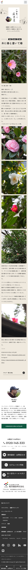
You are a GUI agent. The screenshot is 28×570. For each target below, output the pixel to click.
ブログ (24, 531)
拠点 (9, 523)
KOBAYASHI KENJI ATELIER (14, 426)
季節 (10, 39)
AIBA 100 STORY (6, 535)
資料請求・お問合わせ (7, 531)
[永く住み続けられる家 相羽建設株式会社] (14, 484)
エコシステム (4, 507)
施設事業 (21, 517)
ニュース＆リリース (10, 556)
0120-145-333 (15, 443)
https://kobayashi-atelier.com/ (16, 355)
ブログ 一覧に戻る (8, 373)
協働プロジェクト (14, 507)
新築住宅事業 (6, 517)
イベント (3, 523)
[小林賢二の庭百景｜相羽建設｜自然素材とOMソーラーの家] (6, 2)
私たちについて (5, 503)
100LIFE (18, 538)
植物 (20, 39)
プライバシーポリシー (6, 559)
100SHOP (24, 538)
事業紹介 (3, 514)
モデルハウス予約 (21, 568)
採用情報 (3, 527)
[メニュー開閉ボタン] (25, 2)
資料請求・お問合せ (7, 568)
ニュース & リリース (6, 511)
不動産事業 (5, 520)
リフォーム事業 (13, 517)
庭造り (14, 39)
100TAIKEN (5, 538)
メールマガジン (20, 556)
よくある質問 (17, 531)
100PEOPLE (12, 538)
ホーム (2, 556)
